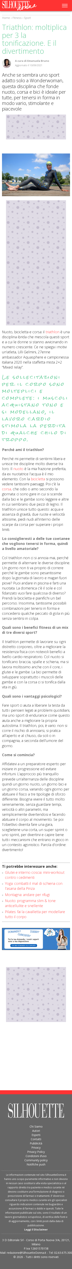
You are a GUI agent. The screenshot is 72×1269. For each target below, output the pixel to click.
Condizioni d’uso (36, 1156)
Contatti (36, 1139)
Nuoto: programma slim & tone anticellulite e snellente (30, 903)
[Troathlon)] (36, 174)
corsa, (7, 489)
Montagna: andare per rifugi (27, 894)
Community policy (36, 1160)
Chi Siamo (36, 1126)
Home (6, 18)
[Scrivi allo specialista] (36, 939)
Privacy (36, 1147)
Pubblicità (36, 1143)
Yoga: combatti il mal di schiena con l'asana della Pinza (33, 886)
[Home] (22, 6)
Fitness (17, 18)
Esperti (36, 1135)
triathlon (52, 331)
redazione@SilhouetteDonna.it (26, 1253)
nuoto (18, 468)
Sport (27, 18)
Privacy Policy (36, 1152)
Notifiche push (36, 1164)
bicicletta (38, 479)
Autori (36, 1131)
